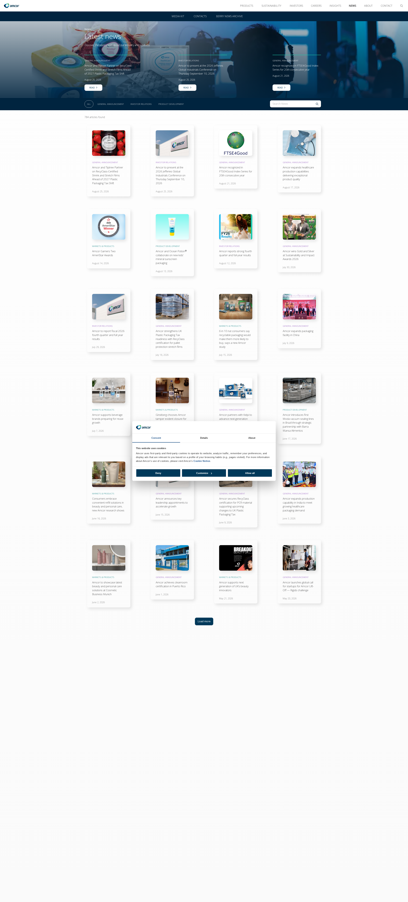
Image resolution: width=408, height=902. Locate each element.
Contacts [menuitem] (200, 16)
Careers (316, 5)
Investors (296, 5)
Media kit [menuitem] (178, 16)
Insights (335, 5)
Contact (386, 5)
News (352, 5)
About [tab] (251, 437)
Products (246, 5)
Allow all (250, 473)
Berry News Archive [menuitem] (229, 16)
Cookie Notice (201, 460)
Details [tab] (204, 437)
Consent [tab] (156, 437)
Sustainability (271, 5)
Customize (202, 473)
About (368, 5)
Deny (158, 473)
